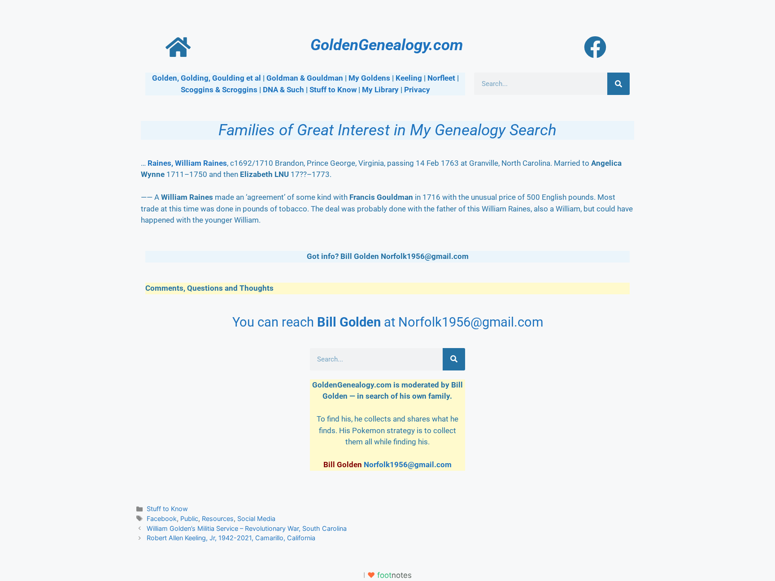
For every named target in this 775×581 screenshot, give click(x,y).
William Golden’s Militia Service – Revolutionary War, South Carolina (247, 528)
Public (189, 518)
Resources (218, 518)
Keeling (409, 77)
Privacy (417, 89)
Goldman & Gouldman (304, 77)
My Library (380, 89)
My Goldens (369, 77)
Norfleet (441, 77)
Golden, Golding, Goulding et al (206, 77)
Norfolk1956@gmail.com (408, 464)
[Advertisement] (212, 404)
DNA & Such (283, 89)
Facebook (162, 518)
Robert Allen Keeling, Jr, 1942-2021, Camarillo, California (231, 538)
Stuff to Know (333, 89)
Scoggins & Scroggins (219, 89)
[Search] (618, 84)
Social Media (256, 518)
